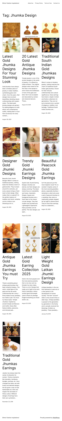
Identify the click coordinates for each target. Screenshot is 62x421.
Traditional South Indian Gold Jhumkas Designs (50, 66)
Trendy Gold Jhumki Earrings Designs (28, 169)
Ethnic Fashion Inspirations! (10, 3)
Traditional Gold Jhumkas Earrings (11, 361)
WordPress (56, 417)
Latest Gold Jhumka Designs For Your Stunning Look (9, 69)
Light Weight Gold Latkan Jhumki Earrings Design (48, 269)
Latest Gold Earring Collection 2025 (30, 265)
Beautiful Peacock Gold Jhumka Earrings (49, 169)
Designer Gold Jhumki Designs (9, 167)
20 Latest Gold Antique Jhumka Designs (30, 64)
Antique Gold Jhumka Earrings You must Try (10, 267)
